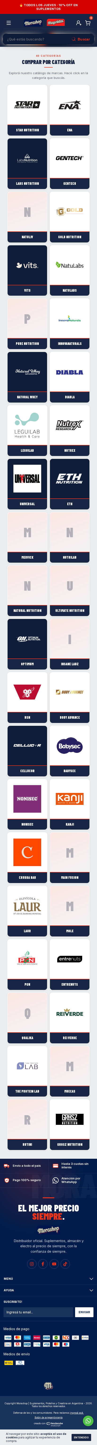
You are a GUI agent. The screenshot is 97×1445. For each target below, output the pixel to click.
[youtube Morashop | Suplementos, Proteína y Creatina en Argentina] (54, 1264)
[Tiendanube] (48, 1425)
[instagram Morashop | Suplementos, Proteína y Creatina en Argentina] (31, 1264)
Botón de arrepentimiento (49, 1417)
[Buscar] (80, 39)
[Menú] (9, 23)
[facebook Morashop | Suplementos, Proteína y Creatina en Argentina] (43, 1264)
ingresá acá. (77, 1412)
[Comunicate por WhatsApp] (88, 1421)
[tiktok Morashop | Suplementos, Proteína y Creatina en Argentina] (65, 1264)
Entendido (81, 1437)
